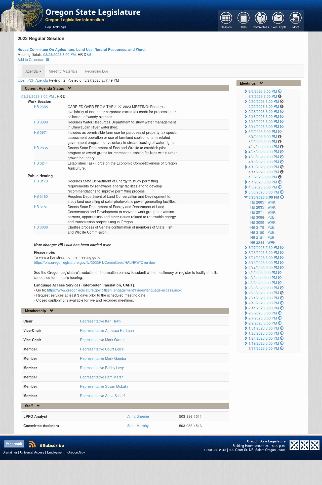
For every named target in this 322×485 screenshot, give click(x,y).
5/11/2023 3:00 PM (264, 126)
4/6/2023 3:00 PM (263, 176)
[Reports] (295, 20)
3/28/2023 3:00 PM (264, 197)
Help (48, 27)
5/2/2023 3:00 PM (263, 141)
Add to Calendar (31, 59)
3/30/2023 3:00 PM (264, 192)
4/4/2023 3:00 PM (263, 181)
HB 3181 (41, 206)
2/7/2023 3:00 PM (263, 317)
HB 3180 (41, 196)
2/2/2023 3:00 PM (263, 323)
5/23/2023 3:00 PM (264, 111)
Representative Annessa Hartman (107, 330)
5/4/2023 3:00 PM (263, 136)
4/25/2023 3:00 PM (264, 151)
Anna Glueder (138, 416)
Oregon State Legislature (93, 11)
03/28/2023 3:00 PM (59, 54)
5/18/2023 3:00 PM (264, 116)
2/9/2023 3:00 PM (263, 312)
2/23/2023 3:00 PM (264, 292)
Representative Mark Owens (102, 339)
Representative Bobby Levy (102, 367)
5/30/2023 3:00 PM (264, 101)
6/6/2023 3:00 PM (263, 91)
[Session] (226, 20)
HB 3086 (41, 227)
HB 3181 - (262, 237)
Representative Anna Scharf (102, 395)
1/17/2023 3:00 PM (264, 348)
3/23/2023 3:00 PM (264, 252)
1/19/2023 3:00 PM (264, 343)
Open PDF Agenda (33, 80)
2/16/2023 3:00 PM (264, 302)
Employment (55, 452)
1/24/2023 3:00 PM (264, 338)
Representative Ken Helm (100, 321)
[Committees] (261, 20)
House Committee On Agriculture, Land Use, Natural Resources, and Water (82, 49)
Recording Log (96, 71)
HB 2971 (41, 132)
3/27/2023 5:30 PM (264, 247)
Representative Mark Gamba (103, 358)
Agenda (32, 71)
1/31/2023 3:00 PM (264, 328)
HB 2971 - (262, 212)
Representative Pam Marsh (102, 376)
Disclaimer (10, 452)
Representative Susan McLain (104, 386)
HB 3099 (41, 121)
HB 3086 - (262, 217)
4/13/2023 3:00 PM (264, 166)
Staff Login (59, 27)
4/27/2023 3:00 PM (264, 146)
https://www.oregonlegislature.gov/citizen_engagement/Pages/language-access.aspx (114, 290)
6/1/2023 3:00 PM (263, 96)
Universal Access (32, 452)
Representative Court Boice (102, 348)
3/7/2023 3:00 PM (263, 277)
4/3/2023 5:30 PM (263, 186)
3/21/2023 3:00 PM (264, 257)
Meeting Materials (63, 71)
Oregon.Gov (76, 452)
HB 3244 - (262, 242)
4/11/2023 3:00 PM (264, 171)
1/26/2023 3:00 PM (264, 333)
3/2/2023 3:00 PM (263, 282)
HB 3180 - (262, 232)
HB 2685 (41, 106)
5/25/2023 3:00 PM (264, 106)
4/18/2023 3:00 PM (264, 161)
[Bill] (243, 20)
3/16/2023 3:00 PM (264, 262)
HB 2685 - (262, 202)
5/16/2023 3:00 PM (264, 121)
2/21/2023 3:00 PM (264, 297)
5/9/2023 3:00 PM (263, 131)
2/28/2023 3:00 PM (264, 287)
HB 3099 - (262, 222)
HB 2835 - (262, 207)
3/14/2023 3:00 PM (264, 267)
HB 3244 (41, 163)
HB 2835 (41, 147)
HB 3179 (41, 180)
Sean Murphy (138, 425)
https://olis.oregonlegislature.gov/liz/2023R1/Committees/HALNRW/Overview (94, 262)
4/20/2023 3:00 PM (264, 156)
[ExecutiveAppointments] (278, 20)
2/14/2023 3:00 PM (264, 307)
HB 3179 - (262, 227)
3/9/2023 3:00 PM (263, 272)
